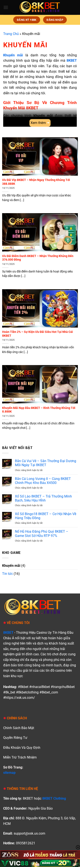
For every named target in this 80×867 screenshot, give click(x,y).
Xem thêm (38, 123)
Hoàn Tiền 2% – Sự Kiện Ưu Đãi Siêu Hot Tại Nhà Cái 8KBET (37, 333)
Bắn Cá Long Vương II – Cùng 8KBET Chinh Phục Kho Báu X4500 (43, 481)
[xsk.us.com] (40, 7)
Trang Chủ (11, 34)
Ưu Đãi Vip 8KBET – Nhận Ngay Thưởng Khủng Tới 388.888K (36, 181)
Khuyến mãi (11, 566)
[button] (5, 7)
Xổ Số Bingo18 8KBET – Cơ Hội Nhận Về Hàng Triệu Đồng (45, 516)
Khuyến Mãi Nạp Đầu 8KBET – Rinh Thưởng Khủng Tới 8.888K (38, 409)
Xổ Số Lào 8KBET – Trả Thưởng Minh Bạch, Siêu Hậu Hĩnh (43, 498)
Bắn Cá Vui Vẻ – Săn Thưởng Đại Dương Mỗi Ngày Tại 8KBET (45, 463)
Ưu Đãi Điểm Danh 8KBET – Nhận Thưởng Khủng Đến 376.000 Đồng (37, 257)
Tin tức (7, 574)
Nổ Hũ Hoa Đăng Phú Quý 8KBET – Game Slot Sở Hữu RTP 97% (41, 533)
